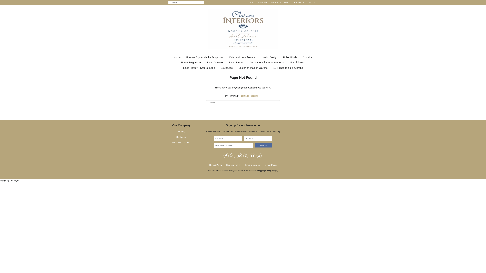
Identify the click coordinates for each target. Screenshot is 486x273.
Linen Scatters (215, 62)
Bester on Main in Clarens (253, 67)
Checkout (311, 2)
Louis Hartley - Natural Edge (199, 67)
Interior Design (269, 57)
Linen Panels (236, 62)
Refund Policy (215, 165)
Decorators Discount (181, 143)
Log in (287, 2)
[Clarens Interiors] (243, 29)
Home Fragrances (191, 62)
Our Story (181, 131)
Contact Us (275, 2)
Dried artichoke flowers (242, 57)
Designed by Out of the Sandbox (242, 170)
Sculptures (227, 67)
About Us (262, 2)
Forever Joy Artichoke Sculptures (205, 57)
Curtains (307, 57)
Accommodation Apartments (265, 62)
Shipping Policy (233, 165)
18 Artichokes (297, 62)
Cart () (300, 2)
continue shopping (250, 96)
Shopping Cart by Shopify (267, 170)
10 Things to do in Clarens (288, 67)
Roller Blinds (290, 57)
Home (252, 2)
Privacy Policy (270, 165)
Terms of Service (252, 165)
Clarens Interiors (221, 170)
